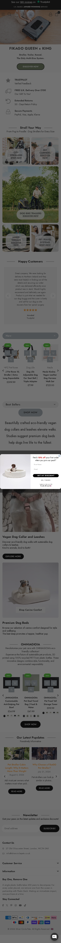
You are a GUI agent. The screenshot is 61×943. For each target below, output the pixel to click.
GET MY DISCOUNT (45, 475)
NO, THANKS (45, 480)
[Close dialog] (59, 456)
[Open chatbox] (54, 937)
